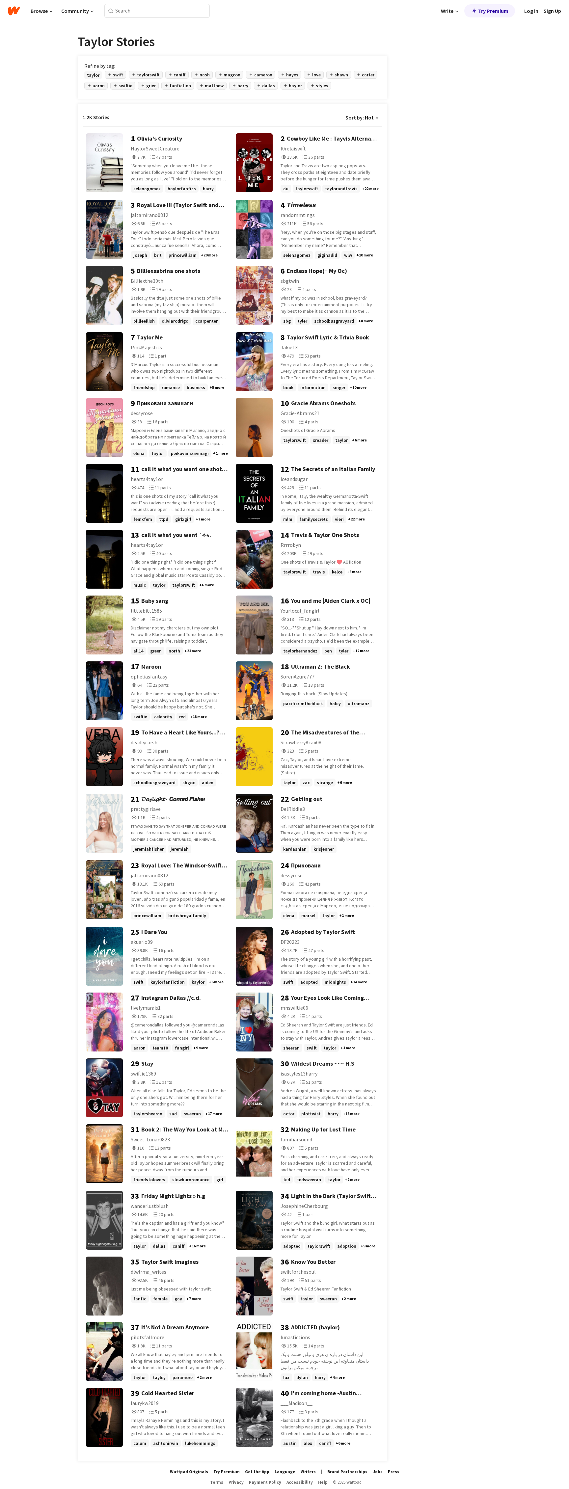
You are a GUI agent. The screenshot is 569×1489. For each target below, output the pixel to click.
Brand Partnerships (347, 1472)
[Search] (110, 11)
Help (323, 1482)
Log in (531, 11)
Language (285, 1472)
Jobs (378, 1472)
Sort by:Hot (359, 117)
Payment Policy (265, 1482)
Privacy (236, 1482)
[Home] (14, 10)
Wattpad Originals (189, 1472)
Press (393, 1472)
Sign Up (552, 11)
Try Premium (493, 11)
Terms (216, 1482)
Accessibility (299, 1482)
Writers (308, 1472)
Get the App (257, 1472)
